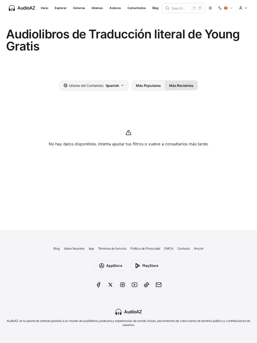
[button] (225, 8)
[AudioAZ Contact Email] (159, 285)
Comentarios (136, 8)
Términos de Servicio (112, 248)
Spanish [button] (94, 85)
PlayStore (150, 265)
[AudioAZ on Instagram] (122, 285)
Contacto (183, 248)
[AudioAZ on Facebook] (98, 285)
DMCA (168, 248)
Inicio (44, 8)
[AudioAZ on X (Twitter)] (110, 285)
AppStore (114, 265)
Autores (115, 8)
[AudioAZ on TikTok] (147, 285)
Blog (155, 8)
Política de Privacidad (145, 248)
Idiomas (97, 8)
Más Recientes (181, 85)
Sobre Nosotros (74, 248)
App (91, 248)
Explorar (61, 8)
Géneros (79, 8)
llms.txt (199, 248)
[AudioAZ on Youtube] (135, 285)
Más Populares (148, 85)
